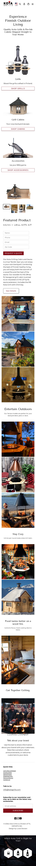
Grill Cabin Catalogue (9, 770)
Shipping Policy (8, 776)
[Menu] (32, 3)
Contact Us (6, 779)
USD (16, 5)
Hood (18, 847)
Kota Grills (13, 824)
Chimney (28, 847)
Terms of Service (8, 777)
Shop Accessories (18, 170)
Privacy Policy (7, 772)
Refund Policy (7, 774)
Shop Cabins (18, 129)
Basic (8, 847)
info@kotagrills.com (12, 790)
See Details (11, 291)
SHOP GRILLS (18, 88)
